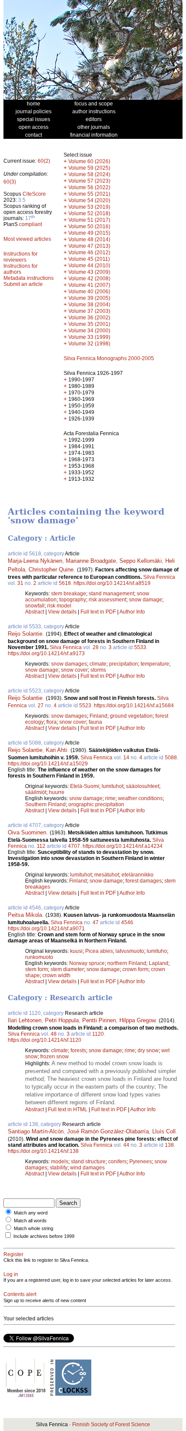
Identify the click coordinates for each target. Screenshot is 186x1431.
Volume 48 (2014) (89, 239)
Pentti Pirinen (99, 1020)
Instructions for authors (20, 269)
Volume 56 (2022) (89, 187)
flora (51, 722)
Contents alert (19, 1294)
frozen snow (54, 1057)
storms (98, 670)
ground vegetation (131, 716)
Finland (98, 716)
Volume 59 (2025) (89, 168)
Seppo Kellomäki (140, 561)
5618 (65, 583)
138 (169, 1145)
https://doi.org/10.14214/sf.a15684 (134, 705)
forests (78, 1050)
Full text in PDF (98, 612)
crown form (135, 969)
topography (72, 600)
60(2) (44, 161)
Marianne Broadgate (91, 561)
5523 (85, 705)
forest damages (143, 881)
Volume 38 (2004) (89, 305)
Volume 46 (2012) (89, 252)
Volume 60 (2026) (89, 161)
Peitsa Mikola (25, 915)
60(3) (9, 182)
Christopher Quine (51, 569)
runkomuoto (39, 957)
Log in (10, 1274)
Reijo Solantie (25, 633)
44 (126, 1145)
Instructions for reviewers (20, 257)
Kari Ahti (56, 750)
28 (96, 647)
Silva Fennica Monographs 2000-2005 (109, 358)
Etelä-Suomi (84, 786)
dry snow (148, 1050)
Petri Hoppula (62, 1020)
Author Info (132, 612)
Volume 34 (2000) (89, 331)
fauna (95, 722)
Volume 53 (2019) (89, 207)
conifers (117, 1162)
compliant (30, 224)
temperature (155, 664)
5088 (171, 758)
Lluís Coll (164, 1131)
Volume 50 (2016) (89, 226)
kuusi (76, 951)
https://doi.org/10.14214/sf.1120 (44, 1040)
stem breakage (68, 594)
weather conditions (140, 798)
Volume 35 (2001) (89, 324)
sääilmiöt (35, 792)
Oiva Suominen (27, 832)
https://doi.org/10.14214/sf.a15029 (48, 764)
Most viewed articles (27, 239)
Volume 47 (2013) (89, 246)
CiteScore (34, 194)
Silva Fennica (159, 577)
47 (96, 922)
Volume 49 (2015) (89, 233)
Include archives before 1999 (43, 1236)
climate (98, 664)
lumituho (157, 951)
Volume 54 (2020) (89, 200)
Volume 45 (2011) (89, 259)
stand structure (88, 1162)
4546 (127, 922)
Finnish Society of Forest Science (111, 1424)
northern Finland (126, 963)
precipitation (123, 664)
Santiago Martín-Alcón (36, 1131)
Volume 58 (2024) (89, 174)
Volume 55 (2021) (89, 194)
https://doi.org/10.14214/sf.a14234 (123, 846)
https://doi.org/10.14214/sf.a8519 (112, 583)
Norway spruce (87, 963)
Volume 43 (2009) (89, 272)
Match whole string (33, 1228)
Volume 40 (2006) (89, 292)
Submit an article (23, 284)
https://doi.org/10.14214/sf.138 (43, 1151)
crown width (56, 975)
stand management (111, 594)
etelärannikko (138, 875)
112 (41, 846)
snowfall (35, 606)
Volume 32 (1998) (89, 344)
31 (20, 583)
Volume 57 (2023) (89, 181)
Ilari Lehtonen (25, 1020)
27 (41, 705)
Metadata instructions (28, 278)
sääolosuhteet (142, 786)
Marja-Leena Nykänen (35, 561)
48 (54, 1034)
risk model (59, 606)
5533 (140, 647)
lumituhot (112, 786)
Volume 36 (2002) (89, 318)
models (59, 1162)
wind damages (87, 1168)
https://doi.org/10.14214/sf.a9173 (46, 653)
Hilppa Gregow (137, 1020)
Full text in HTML (68, 1109)
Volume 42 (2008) (89, 279)
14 (126, 758)
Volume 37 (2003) (89, 311)
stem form (36, 969)
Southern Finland (45, 804)
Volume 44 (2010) (89, 266)
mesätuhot (106, 875)
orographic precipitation (96, 804)
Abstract (34, 612)
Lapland (158, 963)
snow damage (145, 600)
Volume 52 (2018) (89, 213)
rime (110, 798)
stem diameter (67, 969)
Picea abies (99, 951)
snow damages (69, 664)
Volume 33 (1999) (89, 337)
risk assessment (107, 600)
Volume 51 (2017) (89, 220)
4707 (74, 846)
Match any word (31, 1212)
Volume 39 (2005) (89, 298)
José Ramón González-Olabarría (108, 1131)
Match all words (30, 1220)
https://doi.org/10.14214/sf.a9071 (46, 929)
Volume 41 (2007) (89, 285)
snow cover (74, 670)
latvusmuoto (129, 951)
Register (13, 1254)
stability (58, 1168)
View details (63, 612)
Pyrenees (140, 1162)
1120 (98, 1034)
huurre (56, 792)
